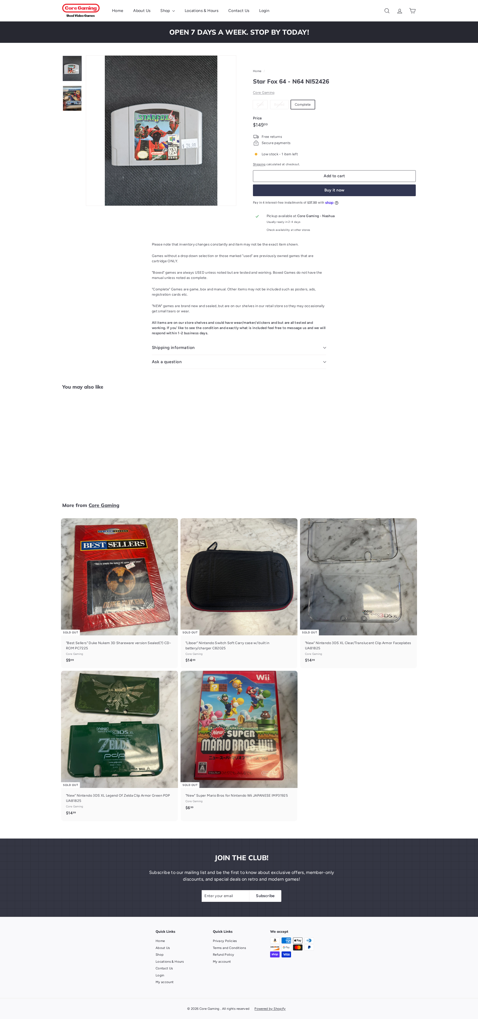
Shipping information (173, 347)
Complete (303, 104)
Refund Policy (223, 954)
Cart (262, 105)
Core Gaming (264, 92)
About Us (141, 10)
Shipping (259, 164)
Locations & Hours (201, 10)
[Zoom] (161, 131)
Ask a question (167, 361)
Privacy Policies (225, 941)
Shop (165, 10)
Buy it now (334, 190)
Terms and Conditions (229, 948)
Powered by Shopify (270, 1009)
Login (264, 10)
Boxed (281, 105)
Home (117, 10)
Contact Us (238, 10)
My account (165, 982)
